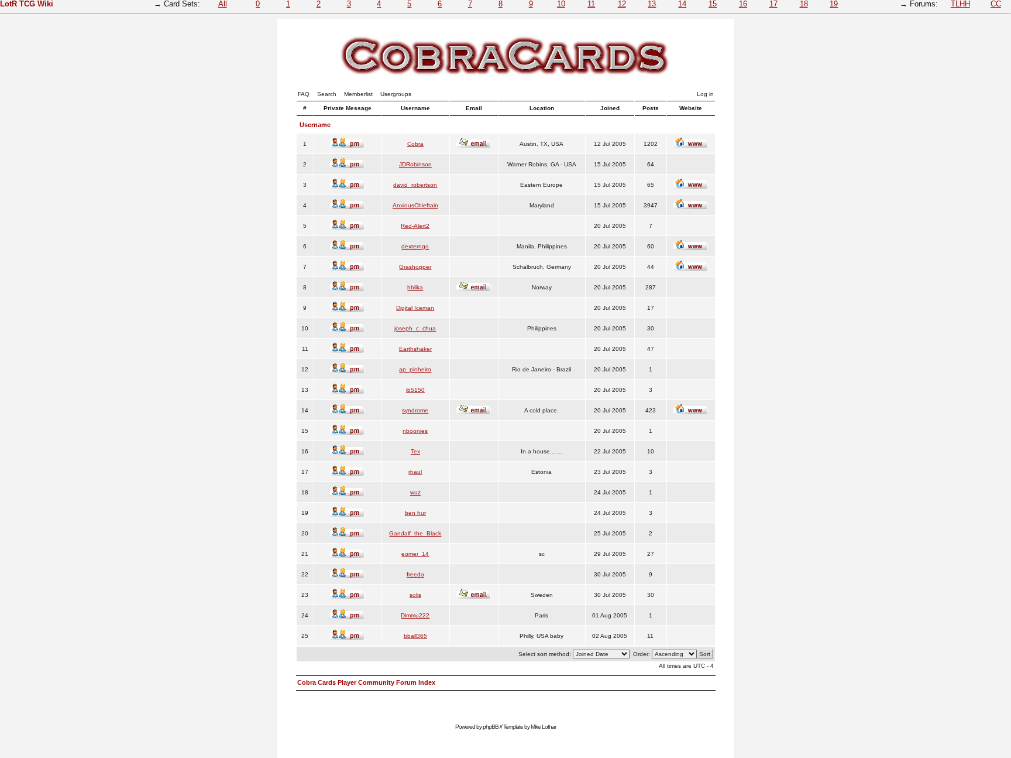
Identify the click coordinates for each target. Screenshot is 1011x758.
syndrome (415, 410)
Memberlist (358, 94)
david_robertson (415, 185)
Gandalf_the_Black (415, 533)
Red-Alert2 (415, 226)
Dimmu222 (415, 615)
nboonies (415, 431)
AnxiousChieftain (415, 205)
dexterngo (415, 246)
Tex (415, 451)
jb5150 (415, 390)
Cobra (415, 144)
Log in (705, 94)
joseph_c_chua (415, 328)
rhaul (415, 472)
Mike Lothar (543, 726)
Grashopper (415, 267)
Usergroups (395, 94)
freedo (415, 574)
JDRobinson (415, 164)
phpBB (490, 726)
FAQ (304, 94)
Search (326, 94)
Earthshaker (415, 349)
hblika (415, 287)
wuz (415, 492)
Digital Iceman (415, 308)
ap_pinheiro (415, 369)
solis (415, 595)
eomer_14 (415, 554)
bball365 (415, 636)
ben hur (415, 513)
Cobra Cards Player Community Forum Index (366, 682)
